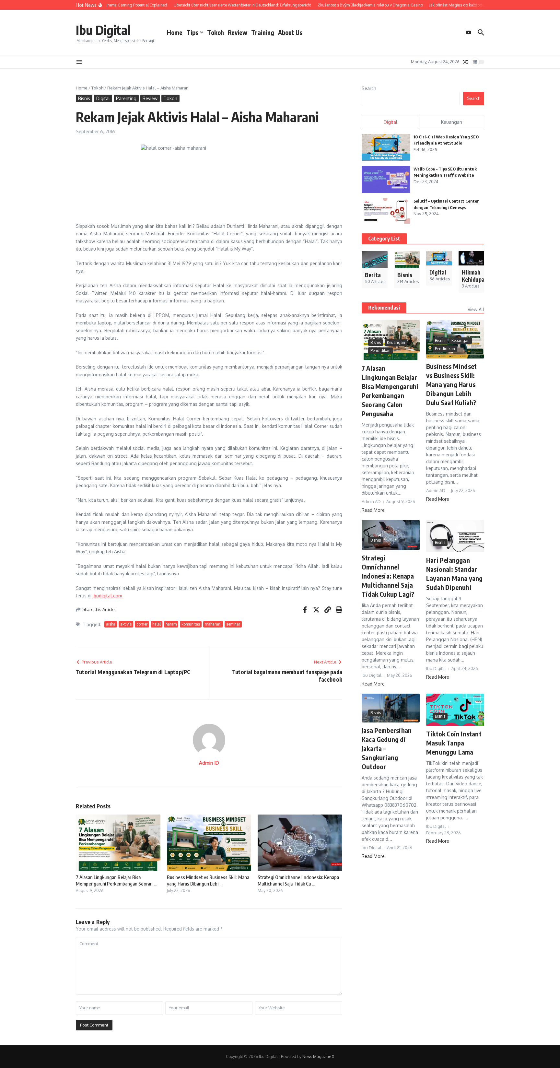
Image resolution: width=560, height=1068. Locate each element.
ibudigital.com (107, 595)
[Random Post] (465, 62)
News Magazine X (318, 1056)
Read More (373, 510)
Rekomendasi (384, 307)
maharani (213, 624)
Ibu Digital (103, 30)
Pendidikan (380, 350)
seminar (233, 624)
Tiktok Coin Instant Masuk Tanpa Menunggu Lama (454, 743)
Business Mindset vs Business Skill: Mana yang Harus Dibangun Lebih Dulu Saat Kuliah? (451, 384)
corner (141, 624)
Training (262, 32)
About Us (290, 32)
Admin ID (209, 763)
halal (156, 624)
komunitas (190, 624)
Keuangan (396, 342)
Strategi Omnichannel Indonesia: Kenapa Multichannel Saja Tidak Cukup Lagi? (388, 576)
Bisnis (84, 98)
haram (171, 624)
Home (174, 32)
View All (476, 309)
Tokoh (215, 32)
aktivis (126, 624)
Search (369, 88)
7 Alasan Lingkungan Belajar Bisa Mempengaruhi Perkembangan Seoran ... (116, 880)
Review (237, 32)
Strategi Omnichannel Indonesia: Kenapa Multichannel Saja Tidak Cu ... (298, 880)
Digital (103, 98)
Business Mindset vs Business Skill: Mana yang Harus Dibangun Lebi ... (208, 880)
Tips (192, 32)
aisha (110, 624)
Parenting (126, 98)
